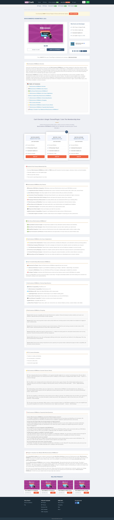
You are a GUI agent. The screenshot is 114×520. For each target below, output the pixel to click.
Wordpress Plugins (27, 9)
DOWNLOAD (28, 492)
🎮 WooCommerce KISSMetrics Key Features (38, 88)
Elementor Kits (52, 6)
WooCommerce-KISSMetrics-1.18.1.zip (45, 9)
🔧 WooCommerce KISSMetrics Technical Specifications (40, 97)
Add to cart (36, 49)
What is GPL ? (61, 502)
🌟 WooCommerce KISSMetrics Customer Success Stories (40, 104)
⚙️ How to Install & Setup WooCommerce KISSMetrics (39, 95)
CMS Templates (62, 6)
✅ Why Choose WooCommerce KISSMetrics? (38, 91)
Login (74, 2)
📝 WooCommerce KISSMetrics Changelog (37, 100)
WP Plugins (43, 502)
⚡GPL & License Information (34, 102)
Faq (25, 504)
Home (39, 2)
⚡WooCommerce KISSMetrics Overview (37, 86)
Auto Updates (53, 2)
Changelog (60, 504)
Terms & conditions (28, 502)
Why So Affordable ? (56, 49)
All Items (45, 2)
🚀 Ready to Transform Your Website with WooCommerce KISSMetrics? (43, 109)
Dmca (59, 509)
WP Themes (43, 504)
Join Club (65, 2)
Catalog (42, 514)
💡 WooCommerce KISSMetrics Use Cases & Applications (40, 93)
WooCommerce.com (34, 9)
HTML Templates (72, 6)
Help (59, 507)
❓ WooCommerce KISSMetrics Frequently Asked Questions (41, 107)
